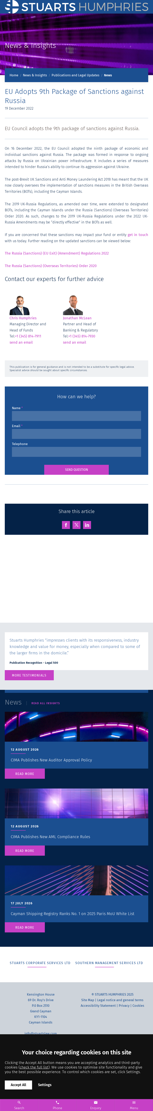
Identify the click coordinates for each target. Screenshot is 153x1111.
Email (16, 426)
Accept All (18, 1085)
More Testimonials (29, 675)
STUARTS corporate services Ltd (40, 963)
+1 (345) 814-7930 (81, 336)
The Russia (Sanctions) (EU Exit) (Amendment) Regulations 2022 (57, 253)
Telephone (20, 444)
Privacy (124, 1006)
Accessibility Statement (98, 1006)
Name (16, 408)
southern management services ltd (109, 963)
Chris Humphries (23, 318)
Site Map (87, 1000)
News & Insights (35, 75)
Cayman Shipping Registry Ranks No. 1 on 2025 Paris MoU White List (72, 913)
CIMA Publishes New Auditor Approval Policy (51, 759)
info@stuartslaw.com (41, 1033)
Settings (44, 1085)
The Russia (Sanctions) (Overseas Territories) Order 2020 (51, 266)
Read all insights (45, 703)
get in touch (138, 235)
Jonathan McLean (77, 318)
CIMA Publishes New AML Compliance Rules (50, 836)
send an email (21, 342)
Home (14, 75)
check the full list (34, 1067)
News (108, 75)
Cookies (138, 1006)
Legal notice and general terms (120, 1000)
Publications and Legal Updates (75, 75)
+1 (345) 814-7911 (28, 336)
